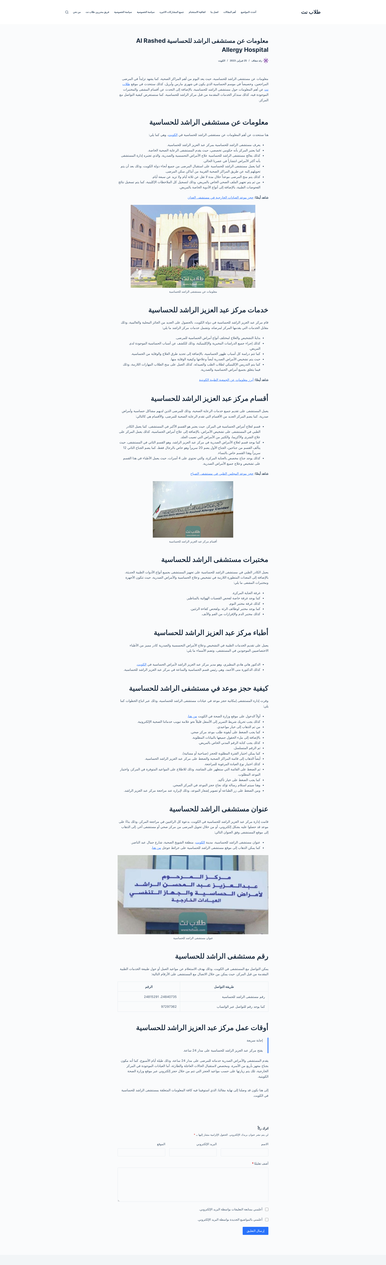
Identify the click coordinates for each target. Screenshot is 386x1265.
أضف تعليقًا (260, 1163)
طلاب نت (311, 12)
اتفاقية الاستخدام (197, 11)
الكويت (221, 60)
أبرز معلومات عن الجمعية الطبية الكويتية (226, 380)
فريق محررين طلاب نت (97, 11)
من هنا (192, 716)
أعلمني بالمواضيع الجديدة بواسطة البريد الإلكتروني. (229, 1219)
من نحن (77, 11)
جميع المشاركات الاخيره (172, 11)
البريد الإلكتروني (206, 1144)
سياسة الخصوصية (146, 11)
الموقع (161, 1144)
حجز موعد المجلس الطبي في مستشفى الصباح (222, 474)
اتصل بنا (214, 11)
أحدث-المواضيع (248, 11)
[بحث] (66, 12)
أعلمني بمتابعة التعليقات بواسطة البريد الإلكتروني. (230, 1209)
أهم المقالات (229, 11)
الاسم (264, 1144)
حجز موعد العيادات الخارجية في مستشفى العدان (221, 197)
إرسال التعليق (255, 1231)
